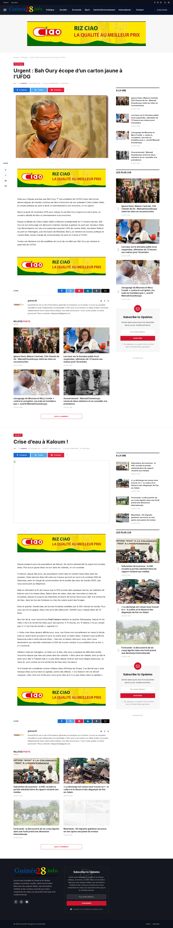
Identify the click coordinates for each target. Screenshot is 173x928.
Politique (50, 10)
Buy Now (15, 2)
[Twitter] (5, 175)
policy (95, 909)
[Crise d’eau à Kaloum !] (61, 491)
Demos (6, 2)
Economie (76, 10)
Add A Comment (61, 416)
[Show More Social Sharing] (67, 90)
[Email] (5, 186)
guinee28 (24, 83)
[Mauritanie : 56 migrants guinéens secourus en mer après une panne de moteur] (86, 813)
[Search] (168, 2)
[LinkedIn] (5, 180)
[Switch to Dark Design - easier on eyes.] (165, 2)
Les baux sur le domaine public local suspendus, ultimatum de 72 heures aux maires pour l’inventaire (83, 359)
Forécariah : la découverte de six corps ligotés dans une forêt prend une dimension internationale (36, 831)
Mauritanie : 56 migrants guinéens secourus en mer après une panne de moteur (85, 830)
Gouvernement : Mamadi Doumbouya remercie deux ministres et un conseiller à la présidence (85, 401)
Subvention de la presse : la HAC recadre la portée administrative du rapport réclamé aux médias (36, 789)
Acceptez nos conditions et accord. (87, 909)
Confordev (41, 924)
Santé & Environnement (104, 10)
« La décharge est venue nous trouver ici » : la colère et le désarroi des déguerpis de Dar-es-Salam (86, 789)
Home (148, 924)
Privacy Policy (136, 347)
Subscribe (162, 10)
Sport (87, 10)
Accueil (16, 57)
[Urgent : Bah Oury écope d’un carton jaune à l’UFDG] (61, 126)
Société (63, 10)
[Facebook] (5, 170)
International (125, 10)
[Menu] (5, 10)
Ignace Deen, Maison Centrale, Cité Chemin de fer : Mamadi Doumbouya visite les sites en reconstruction (36, 359)
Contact (140, 10)
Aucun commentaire (51, 83)
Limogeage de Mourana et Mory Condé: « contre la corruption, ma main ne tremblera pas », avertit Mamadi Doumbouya (35, 401)
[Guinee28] (25, 10)
